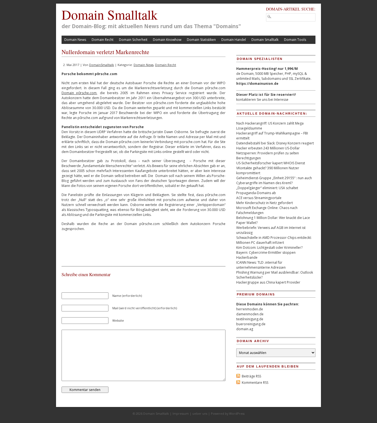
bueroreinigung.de (251, 324)
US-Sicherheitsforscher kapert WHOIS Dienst (270, 163)
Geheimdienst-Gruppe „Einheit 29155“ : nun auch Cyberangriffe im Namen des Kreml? (274, 180)
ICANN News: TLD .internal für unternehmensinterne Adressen (261, 265)
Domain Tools (295, 39)
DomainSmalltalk (101, 65)
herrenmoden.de (249, 309)
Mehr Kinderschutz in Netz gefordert (264, 202)
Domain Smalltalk (110, 14)
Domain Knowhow (167, 39)
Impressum (180, 413)
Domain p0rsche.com (79, 93)
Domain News (75, 39)
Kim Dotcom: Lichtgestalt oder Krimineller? (269, 247)
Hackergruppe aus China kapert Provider (268, 282)
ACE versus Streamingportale (259, 197)
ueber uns (199, 413)
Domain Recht (102, 39)
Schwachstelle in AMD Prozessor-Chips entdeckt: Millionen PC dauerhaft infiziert (274, 240)
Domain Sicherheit (133, 39)
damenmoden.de (250, 314)
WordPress (237, 413)
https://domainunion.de (257, 83)
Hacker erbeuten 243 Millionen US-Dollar (268, 148)
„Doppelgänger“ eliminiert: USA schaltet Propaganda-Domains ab (267, 190)
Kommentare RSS (255, 382)
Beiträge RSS (251, 376)
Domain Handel (233, 39)
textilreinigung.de (249, 319)
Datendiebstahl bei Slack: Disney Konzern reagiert (275, 143)
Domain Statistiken (201, 39)
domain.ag (244, 329)
